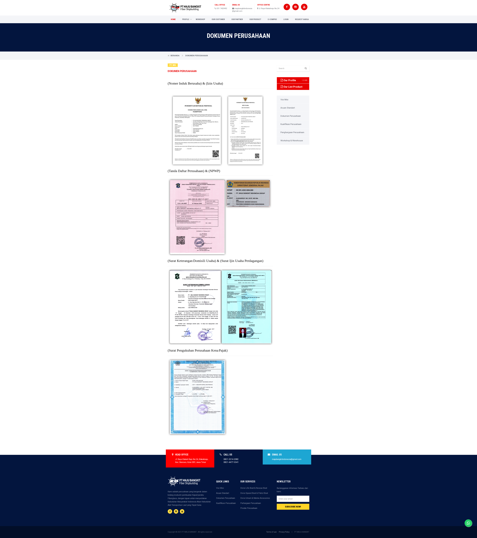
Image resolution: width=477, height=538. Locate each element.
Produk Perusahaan (248, 508)
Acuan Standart (287, 108)
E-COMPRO (272, 19)
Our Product (255, 19)
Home (173, 19)
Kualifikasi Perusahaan (290, 124)
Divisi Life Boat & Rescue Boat (253, 488)
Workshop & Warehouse (291, 140)
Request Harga (302, 19)
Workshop (200, 19)
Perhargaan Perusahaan (250, 503)
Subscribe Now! (293, 506)
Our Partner (237, 19)
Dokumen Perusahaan (290, 116)
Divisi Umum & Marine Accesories (255, 498)
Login (285, 19)
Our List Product (295, 87)
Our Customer (218, 19)
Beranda (175, 55)
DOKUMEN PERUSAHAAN (196, 55)
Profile (185, 19)
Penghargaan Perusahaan (292, 132)
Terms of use (271, 532)
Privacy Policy (284, 532)
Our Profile (295, 80)
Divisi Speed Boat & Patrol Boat (254, 493)
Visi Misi (284, 99)
